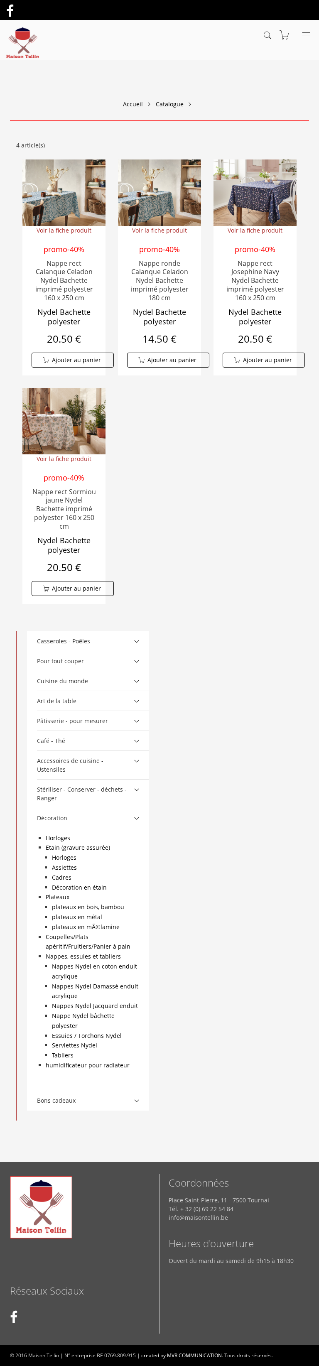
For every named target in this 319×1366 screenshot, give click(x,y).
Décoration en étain (79, 887)
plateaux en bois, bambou (88, 907)
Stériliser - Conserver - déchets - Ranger (82, 793)
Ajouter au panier (76, 360)
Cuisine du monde (62, 681)
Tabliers (63, 1055)
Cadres (61, 877)
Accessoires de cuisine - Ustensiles (70, 765)
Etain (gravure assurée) (78, 847)
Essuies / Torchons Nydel (87, 1036)
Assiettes (64, 867)
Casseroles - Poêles (63, 641)
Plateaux (57, 897)
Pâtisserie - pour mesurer (72, 721)
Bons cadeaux (56, 1100)
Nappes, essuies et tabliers (83, 956)
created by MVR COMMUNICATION (181, 1355)
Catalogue (170, 104)
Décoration (52, 818)
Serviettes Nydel (74, 1045)
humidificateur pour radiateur (88, 1065)
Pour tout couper (60, 661)
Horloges (58, 838)
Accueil (133, 104)
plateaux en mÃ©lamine (86, 927)
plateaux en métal (77, 917)
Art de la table (56, 701)
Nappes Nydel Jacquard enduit (95, 1006)
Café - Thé (51, 741)
